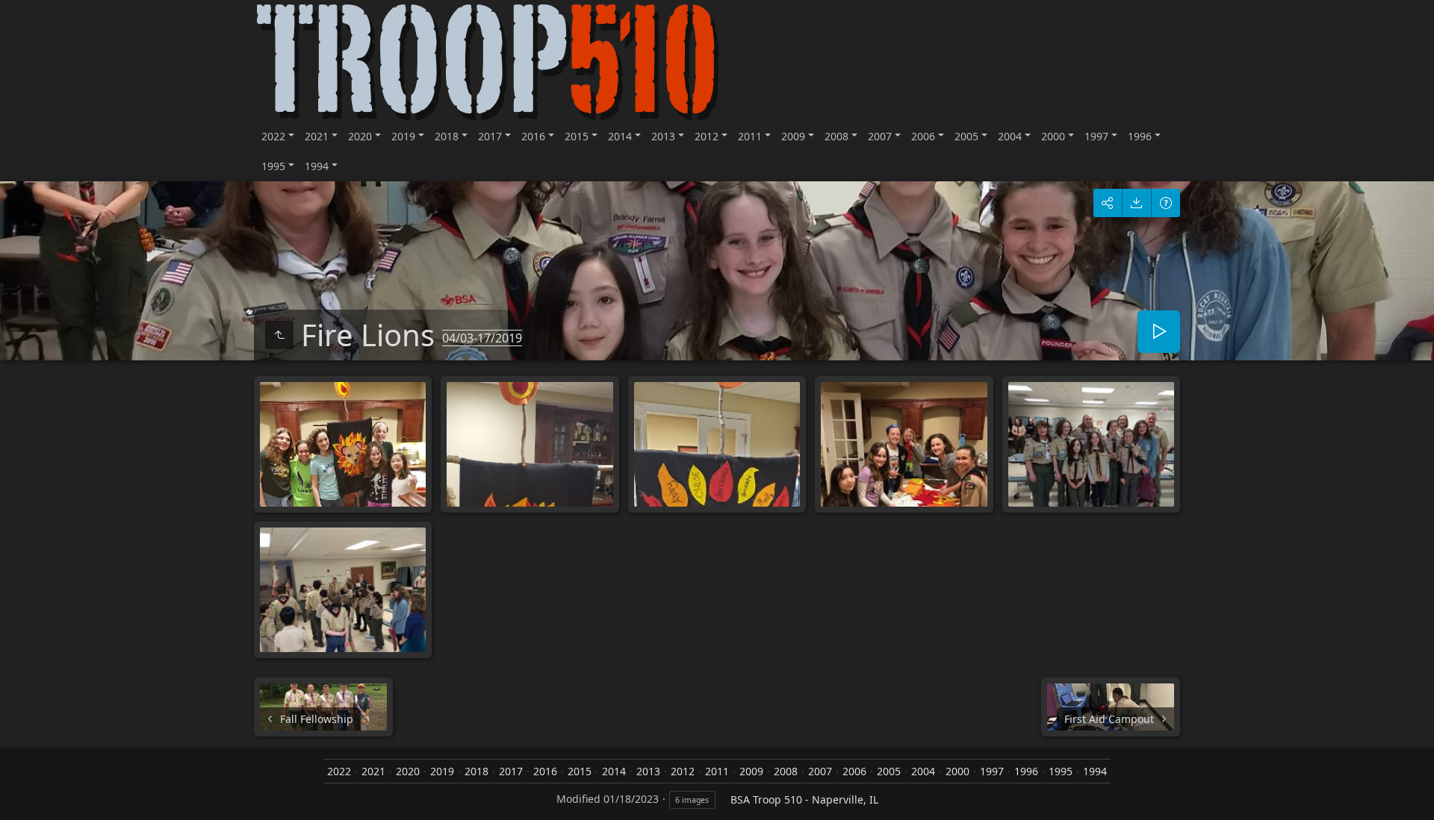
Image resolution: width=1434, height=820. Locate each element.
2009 (793, 136)
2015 (577, 136)
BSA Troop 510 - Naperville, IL (804, 799)
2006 (923, 136)
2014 (620, 136)
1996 (1140, 136)
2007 (880, 136)
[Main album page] (487, 61)
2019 (403, 136)
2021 (317, 136)
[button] (18, 802)
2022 (273, 136)
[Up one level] (279, 335)
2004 (1010, 136)
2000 (1053, 136)
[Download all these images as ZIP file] (1136, 203)
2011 (750, 136)
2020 (360, 136)
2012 (706, 136)
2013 (663, 136)
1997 (1096, 136)
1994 (317, 166)
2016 (533, 136)
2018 (447, 136)
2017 (490, 136)
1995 (273, 166)
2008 (836, 136)
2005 (966, 136)
